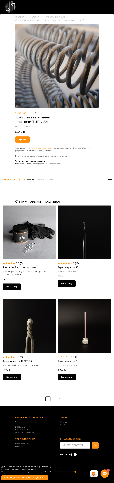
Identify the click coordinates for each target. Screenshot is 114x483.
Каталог (34, 46)
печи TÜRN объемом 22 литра (39, 177)
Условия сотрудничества (25, 451)
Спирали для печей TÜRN (30, 49)
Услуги (62, 454)
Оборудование (66, 451)
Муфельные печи (54, 46)
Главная (19, 46)
